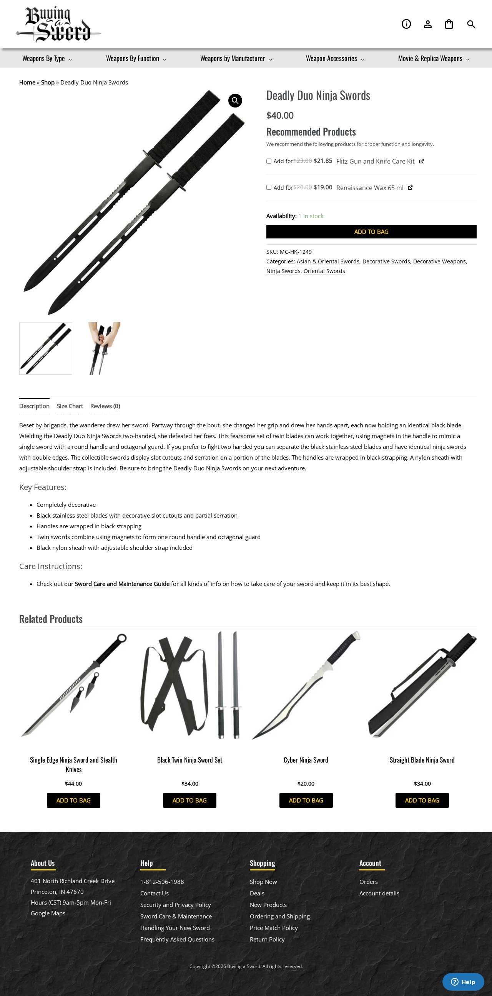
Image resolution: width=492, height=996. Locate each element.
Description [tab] (34, 406)
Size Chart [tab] (70, 406)
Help (406, 24)
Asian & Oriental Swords (328, 261)
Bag (449, 24)
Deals (257, 893)
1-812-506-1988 (162, 881)
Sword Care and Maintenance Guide (122, 583)
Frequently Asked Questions (177, 939)
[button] (471, 24)
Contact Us (154, 893)
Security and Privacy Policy (175, 904)
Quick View (73, 744)
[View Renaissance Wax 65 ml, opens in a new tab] (410, 187)
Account (428, 24)
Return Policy (267, 939)
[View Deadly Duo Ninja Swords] (45, 348)
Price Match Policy (274, 927)
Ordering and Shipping (280, 916)
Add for (305, 161)
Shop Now (263, 881)
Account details (379, 893)
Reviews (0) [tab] (105, 406)
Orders (368, 881)
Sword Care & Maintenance (176, 916)
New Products (268, 904)
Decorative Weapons (439, 261)
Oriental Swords (324, 271)
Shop (48, 82)
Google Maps (48, 913)
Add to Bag (371, 231)
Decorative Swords (386, 261)
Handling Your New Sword (175, 927)
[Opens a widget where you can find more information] (463, 982)
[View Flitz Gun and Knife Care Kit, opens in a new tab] (421, 161)
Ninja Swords (283, 271)
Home (27, 82)
